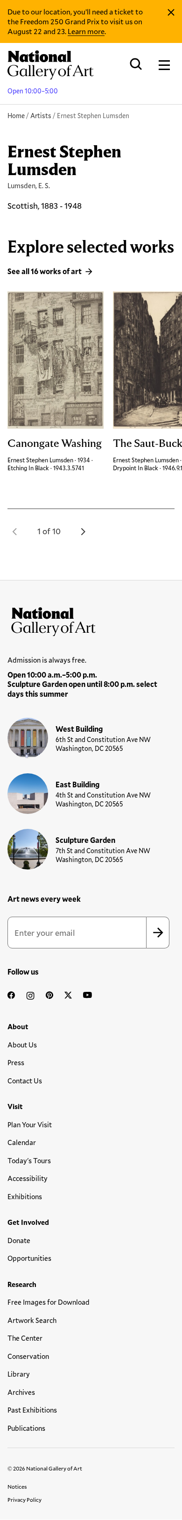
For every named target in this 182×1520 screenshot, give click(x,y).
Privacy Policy (24, 1499)
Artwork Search (31, 1320)
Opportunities (29, 1258)
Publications (26, 1428)
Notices (17, 1486)
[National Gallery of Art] (91, 619)
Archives (21, 1392)
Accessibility (27, 1178)
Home (16, 115)
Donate (18, 1240)
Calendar (21, 1142)
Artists (40, 115)
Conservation (28, 1356)
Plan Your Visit (29, 1124)
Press (15, 1062)
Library (18, 1374)
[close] (171, 12)
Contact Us (24, 1080)
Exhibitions (24, 1196)
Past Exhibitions (32, 1409)
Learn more (86, 31)
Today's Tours (29, 1160)
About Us (22, 1044)
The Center (24, 1338)
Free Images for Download (48, 1302)
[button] (14, 531)
